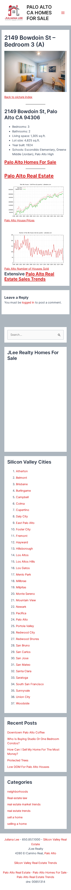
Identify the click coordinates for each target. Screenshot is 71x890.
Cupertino (22, 510)
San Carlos (23, 652)
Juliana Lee (11, 839)
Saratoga (22, 677)
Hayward (22, 542)
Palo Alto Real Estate (29, 176)
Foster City (23, 529)
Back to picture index (18, 97)
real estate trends (19, 811)
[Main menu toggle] (63, 13)
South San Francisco (30, 684)
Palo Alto (22, 619)
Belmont (21, 477)
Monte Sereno (25, 594)
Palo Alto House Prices (19, 220)
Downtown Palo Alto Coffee (26, 732)
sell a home (14, 817)
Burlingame (23, 490)
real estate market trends (24, 804)
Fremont (21, 536)
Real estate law (17, 798)
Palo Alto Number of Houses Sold (26, 268)
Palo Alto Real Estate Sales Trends (29, 276)
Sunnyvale (23, 690)
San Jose (22, 658)
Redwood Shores (27, 639)
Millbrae (21, 581)
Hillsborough (24, 548)
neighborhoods (17, 791)
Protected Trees (17, 760)
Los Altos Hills (25, 561)
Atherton (22, 471)
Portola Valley (25, 626)
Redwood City (25, 632)
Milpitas (21, 587)
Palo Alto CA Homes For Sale (39, 12)
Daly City (22, 516)
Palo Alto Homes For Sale (30, 162)
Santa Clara (23, 671)
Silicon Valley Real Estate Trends (35, 863)
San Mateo (23, 664)
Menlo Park (23, 574)
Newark (21, 607)
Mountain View (26, 600)
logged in (28, 302)
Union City (23, 697)
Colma (20, 503)
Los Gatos (23, 568)
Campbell (22, 497)
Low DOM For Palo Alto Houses (28, 767)
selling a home (17, 824)
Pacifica (21, 613)
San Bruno (23, 645)
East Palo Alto (25, 523)
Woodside (22, 703)
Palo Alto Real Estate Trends (35, 877)
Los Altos (22, 555)
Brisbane (22, 484)
